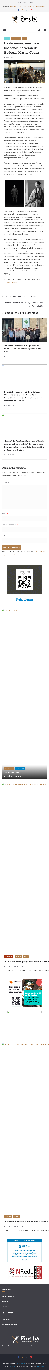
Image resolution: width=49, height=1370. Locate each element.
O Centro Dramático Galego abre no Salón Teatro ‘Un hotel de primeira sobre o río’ (24, 348)
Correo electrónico (10, 525)
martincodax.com (10, 283)
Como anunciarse (8, 1296)
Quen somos (6, 1319)
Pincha (19, 776)
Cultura (18, 957)
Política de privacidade (9, 1324)
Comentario (7, 482)
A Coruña (8, 1217)
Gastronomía (16, 38)
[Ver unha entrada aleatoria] (44, 30)
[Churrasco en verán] (24, 610)
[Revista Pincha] (4, 30)
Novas (25, 38)
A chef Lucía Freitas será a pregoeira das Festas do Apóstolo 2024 (23, 304)
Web (3, 536)
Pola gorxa (20, 768)
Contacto (5, 1301)
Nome (5, 514)
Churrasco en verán (11, 772)
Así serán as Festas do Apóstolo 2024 (21, 296)
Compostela (9, 957)
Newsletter (5, 1306)
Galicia (7, 38)
